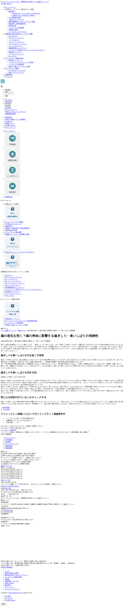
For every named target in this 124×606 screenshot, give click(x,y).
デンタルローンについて (17, 70)
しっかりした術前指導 (16, 64)
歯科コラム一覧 (6, 466)
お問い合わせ (9, 583)
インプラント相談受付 (8, 430)
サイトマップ (9, 587)
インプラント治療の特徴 (13, 577)
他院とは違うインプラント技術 (19, 66)
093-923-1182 (8, 510)
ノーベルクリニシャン (16, 54)
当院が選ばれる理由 (12, 573)
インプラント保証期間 (16, 28)
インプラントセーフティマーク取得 (21, 62)
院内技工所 (12, 25)
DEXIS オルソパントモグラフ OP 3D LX (26, 13)
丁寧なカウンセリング (16, 19)
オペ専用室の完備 (15, 17)
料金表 (7, 579)
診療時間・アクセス (12, 581)
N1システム (13, 56)
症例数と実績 (13, 30)
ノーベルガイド (14, 40)
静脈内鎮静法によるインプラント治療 (22, 21)
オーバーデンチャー (15, 46)
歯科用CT (12, 11)
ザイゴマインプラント (16, 38)
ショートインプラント (16, 42)
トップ (7, 571)
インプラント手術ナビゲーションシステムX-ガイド (26, 50)
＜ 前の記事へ (5, 407)
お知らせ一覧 (5, 480)
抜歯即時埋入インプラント (18, 48)
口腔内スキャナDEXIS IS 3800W (23, 15)
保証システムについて (16, 72)
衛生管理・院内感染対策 (17, 23)
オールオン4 (13, 36)
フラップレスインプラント (18, 44)
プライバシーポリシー (12, 589)
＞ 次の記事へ (5, 409)
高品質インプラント (15, 52)
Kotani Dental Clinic (15, 593)
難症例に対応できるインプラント (16, 575)
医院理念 (8, 585)
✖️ (2, 86)
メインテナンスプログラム (18, 32)
